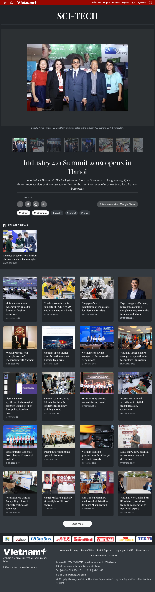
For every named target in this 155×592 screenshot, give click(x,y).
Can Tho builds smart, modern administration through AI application (95, 501)
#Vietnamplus (40, 212)
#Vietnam (23, 212)
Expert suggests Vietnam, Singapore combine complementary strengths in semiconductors (134, 309)
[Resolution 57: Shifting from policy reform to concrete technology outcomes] (20, 482)
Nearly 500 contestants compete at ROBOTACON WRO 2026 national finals (58, 307)
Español (125, 2)
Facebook (20, 204)
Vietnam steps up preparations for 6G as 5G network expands (96, 455)
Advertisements (98, 555)
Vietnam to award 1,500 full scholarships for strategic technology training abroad (56, 404)
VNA (131, 550)
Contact (113, 555)
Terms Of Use (87, 550)
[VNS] (34, 539)
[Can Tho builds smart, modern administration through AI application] (97, 482)
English (106, 2)
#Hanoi (84, 212)
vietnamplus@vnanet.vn (74, 574)
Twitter (28, 204)
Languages (120, 550)
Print (36, 204)
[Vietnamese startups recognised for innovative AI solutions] (97, 337)
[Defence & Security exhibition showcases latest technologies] (20, 241)
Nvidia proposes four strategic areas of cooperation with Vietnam (20, 356)
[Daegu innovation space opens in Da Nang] (58, 436)
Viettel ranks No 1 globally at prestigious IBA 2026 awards (58, 501)
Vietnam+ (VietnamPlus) (27, 2)
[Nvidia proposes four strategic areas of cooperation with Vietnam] (20, 337)
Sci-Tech (77, 15)
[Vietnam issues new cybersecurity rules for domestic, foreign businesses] (20, 288)
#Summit (71, 212)
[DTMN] (77, 539)
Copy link (44, 204)
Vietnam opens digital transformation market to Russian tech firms (58, 356)
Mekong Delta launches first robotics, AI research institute (19, 455)
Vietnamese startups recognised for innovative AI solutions (96, 356)
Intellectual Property (68, 550)
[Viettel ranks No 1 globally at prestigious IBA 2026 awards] (58, 482)
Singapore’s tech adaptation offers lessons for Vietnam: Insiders (95, 307)
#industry (57, 212)
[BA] (99, 539)
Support (108, 550)
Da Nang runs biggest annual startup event (94, 400)
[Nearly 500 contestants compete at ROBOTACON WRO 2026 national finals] (58, 288)
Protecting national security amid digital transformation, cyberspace (131, 404)
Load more (78, 523)
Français (116, 2)
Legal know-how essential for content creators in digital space (134, 455)
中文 (133, 3)
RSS (99, 550)
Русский (142, 3)
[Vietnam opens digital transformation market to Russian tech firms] (58, 337)
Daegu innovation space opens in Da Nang (57, 453)
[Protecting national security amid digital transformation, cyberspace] (135, 383)
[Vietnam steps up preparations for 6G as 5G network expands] (97, 436)
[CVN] (56, 539)
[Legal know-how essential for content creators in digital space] (135, 436)
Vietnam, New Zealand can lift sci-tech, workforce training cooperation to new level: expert (134, 503)
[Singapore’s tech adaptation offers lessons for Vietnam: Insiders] (97, 288)
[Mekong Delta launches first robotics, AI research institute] (20, 436)
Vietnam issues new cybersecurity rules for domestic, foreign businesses (18, 309)
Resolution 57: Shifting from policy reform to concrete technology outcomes (18, 503)
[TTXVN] (139, 539)
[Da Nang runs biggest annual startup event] (97, 383)
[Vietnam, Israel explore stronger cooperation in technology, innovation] (135, 337)
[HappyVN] (119, 539)
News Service (142, 550)
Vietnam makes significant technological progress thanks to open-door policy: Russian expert (19, 406)
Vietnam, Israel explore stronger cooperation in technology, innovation (133, 356)
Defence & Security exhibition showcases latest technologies (20, 257)
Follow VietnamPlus (109, 204)
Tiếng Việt (96, 2)
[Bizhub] (14, 539)
